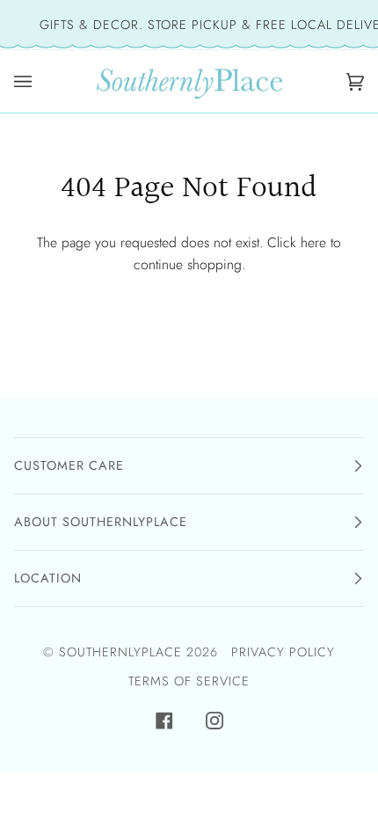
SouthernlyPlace (122, 652)
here (313, 242)
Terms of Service (189, 681)
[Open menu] (27, 81)
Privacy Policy (283, 652)
